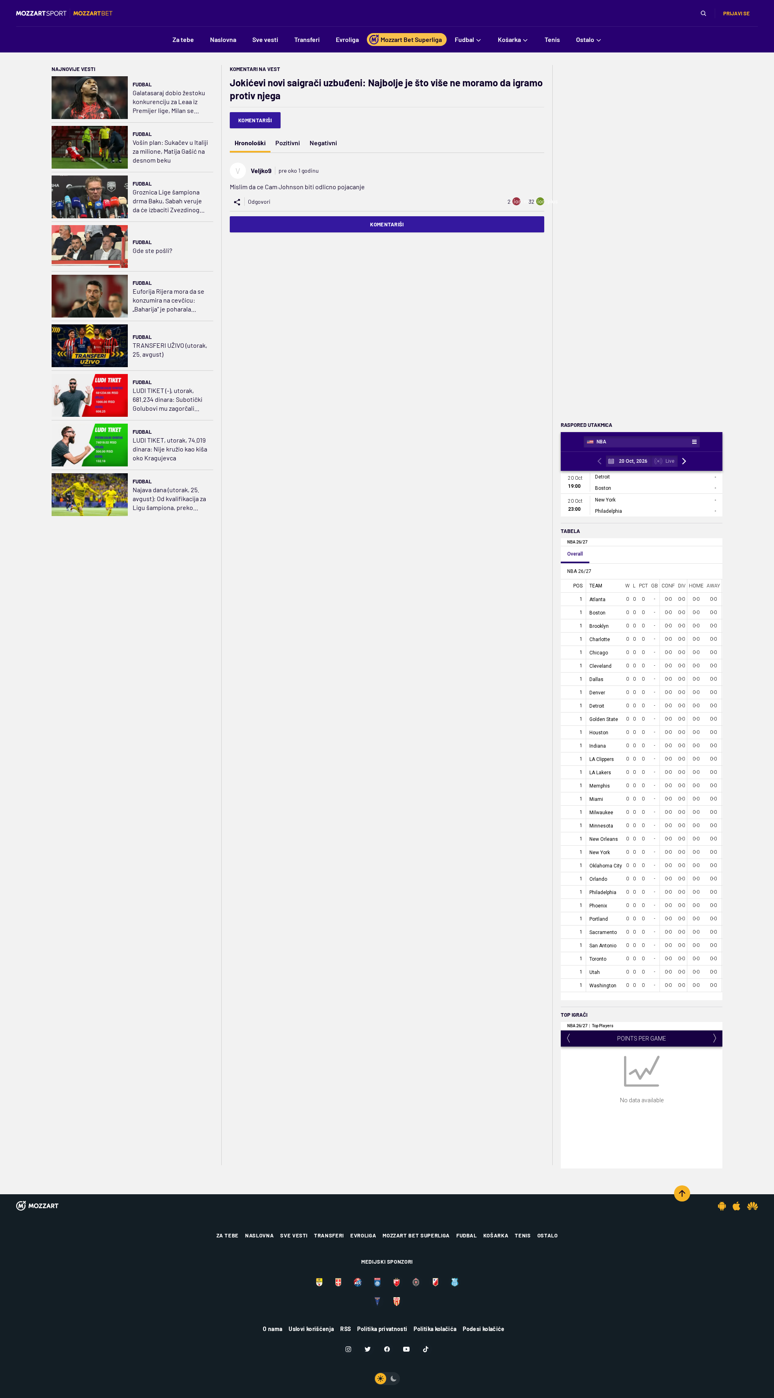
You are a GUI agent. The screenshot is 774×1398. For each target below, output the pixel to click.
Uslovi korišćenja (311, 1328)
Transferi (329, 1235)
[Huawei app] (752, 1206)
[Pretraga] (703, 13)
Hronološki (250, 142)
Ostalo (547, 1235)
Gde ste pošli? (152, 250)
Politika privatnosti (382, 1328)
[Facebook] (387, 1349)
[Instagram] (348, 1349)
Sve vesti (294, 1235)
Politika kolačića (435, 1328)
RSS (345, 1328)
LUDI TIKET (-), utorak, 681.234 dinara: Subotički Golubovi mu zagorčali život (167, 400)
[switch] (387, 1378)
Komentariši (255, 120)
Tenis (523, 1235)
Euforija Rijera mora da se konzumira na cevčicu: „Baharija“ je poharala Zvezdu (168, 300)
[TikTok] (425, 1349)
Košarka (496, 1235)
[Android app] (722, 1206)
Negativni (323, 142)
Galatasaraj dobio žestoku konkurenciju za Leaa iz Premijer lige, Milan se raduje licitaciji (169, 102)
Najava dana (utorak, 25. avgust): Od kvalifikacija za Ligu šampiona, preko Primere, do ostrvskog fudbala (169, 499)
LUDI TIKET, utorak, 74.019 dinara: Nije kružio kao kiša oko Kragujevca (170, 449)
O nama (272, 1328)
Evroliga (363, 1235)
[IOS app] (736, 1206)
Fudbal (142, 84)
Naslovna (259, 1235)
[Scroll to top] (682, 1193)
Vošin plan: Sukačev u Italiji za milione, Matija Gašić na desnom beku (170, 151)
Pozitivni (287, 142)
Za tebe (227, 1235)
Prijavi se (736, 13)
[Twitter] (367, 1349)
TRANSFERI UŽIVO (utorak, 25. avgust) (170, 349)
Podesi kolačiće (483, 1328)
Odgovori (259, 201)
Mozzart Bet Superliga (416, 1235)
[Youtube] (406, 1349)
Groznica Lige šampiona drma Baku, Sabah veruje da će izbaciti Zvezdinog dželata (167, 201)
